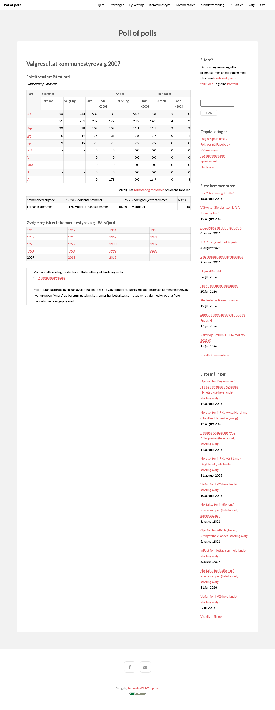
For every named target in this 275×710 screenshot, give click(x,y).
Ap (29, 114)
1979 (71, 244)
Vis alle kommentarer (215, 355)
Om (262, 5)
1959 (30, 237)
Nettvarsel (207, 167)
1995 (71, 250)
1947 (71, 230)
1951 (112, 230)
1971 (153, 237)
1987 (153, 244)
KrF (29, 150)
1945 (30, 230)
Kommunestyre (159, 5)
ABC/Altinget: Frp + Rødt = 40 (221, 227)
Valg (251, 5)
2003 (153, 250)
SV (29, 135)
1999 (112, 250)
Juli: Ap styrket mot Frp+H (218, 242)
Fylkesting (136, 5)
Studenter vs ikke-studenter (219, 300)
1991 (30, 250)
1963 (71, 237)
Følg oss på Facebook (215, 144)
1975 (30, 244)
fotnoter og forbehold (149, 190)
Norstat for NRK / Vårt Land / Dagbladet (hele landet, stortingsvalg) (220, 464)
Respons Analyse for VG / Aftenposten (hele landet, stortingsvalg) (217, 438)
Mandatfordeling (212, 5)
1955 (153, 230)
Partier (238, 5)
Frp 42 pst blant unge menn (219, 285)
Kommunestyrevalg (51, 277)
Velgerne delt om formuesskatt (221, 256)
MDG (30, 165)
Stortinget (117, 5)
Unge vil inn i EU (211, 271)
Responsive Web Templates (143, 688)
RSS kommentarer (212, 155)
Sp (29, 143)
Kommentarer (185, 5)
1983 (112, 244)
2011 (71, 257)
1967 (112, 237)
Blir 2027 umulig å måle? (217, 193)
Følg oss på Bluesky (213, 139)
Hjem (100, 5)
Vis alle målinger (211, 616)
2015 (112, 257)
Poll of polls (12, 5)
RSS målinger (209, 150)
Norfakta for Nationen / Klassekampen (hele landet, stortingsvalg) (219, 509)
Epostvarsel (208, 161)
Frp (29, 128)
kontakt (232, 84)
